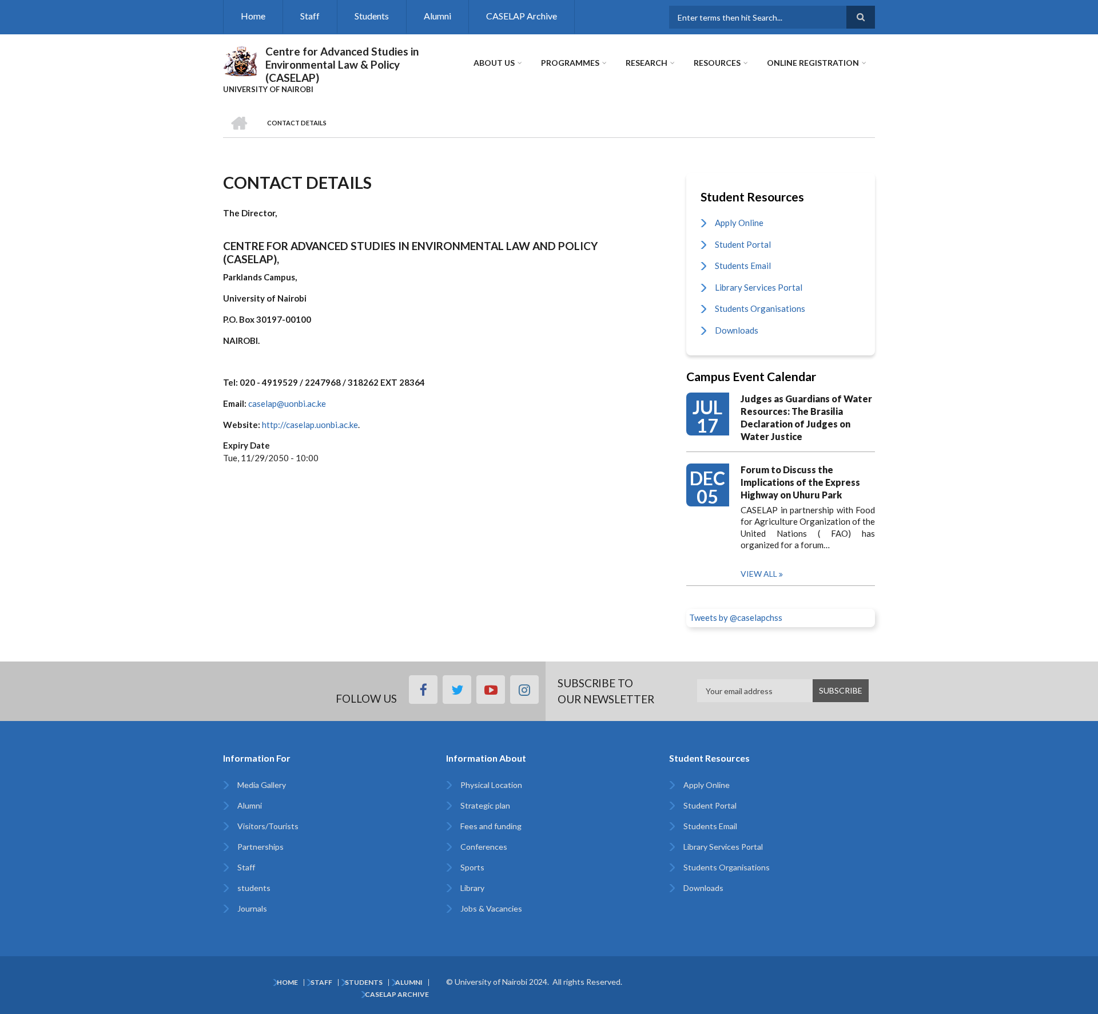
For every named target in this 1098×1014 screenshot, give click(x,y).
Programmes (570, 63)
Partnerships (260, 846)
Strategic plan (485, 805)
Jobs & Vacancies (491, 908)
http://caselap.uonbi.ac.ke (310, 424)
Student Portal (743, 244)
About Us (494, 63)
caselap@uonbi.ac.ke (287, 403)
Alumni (437, 15)
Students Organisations (760, 308)
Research (646, 63)
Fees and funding (491, 826)
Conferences (483, 846)
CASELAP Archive (521, 15)
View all (759, 574)
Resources (717, 63)
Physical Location (491, 785)
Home (253, 15)
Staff (310, 15)
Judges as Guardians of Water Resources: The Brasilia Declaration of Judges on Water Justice (806, 417)
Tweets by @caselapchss (735, 617)
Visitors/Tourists (268, 826)
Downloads (736, 330)
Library (472, 888)
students (253, 888)
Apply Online (739, 222)
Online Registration (813, 63)
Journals (252, 908)
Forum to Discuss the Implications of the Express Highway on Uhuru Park (800, 482)
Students (372, 15)
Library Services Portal (758, 287)
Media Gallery (261, 785)
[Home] (240, 59)
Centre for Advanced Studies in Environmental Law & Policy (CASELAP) (342, 64)
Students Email (743, 265)
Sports (472, 867)
